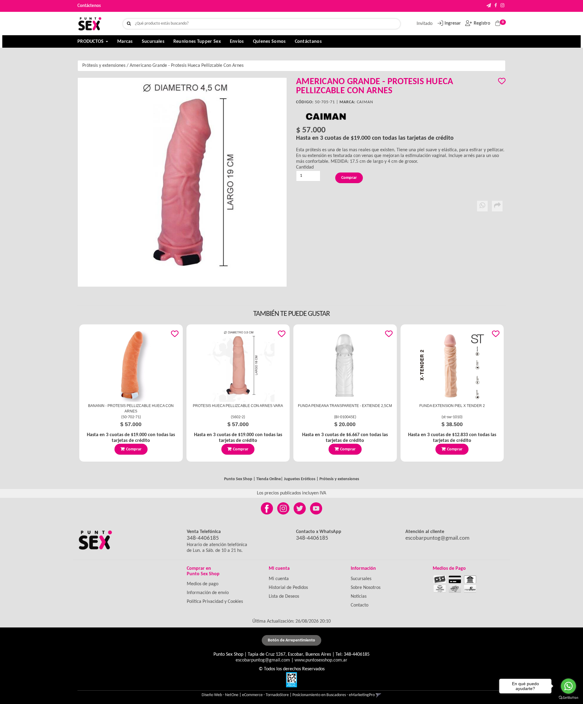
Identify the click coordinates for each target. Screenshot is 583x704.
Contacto (359, 605)
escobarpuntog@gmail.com (437, 538)
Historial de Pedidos (288, 587)
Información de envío (208, 592)
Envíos (237, 41)
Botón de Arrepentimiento (291, 640)
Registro (482, 23)
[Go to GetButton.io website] (568, 698)
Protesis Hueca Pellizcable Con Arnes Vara (238, 406)
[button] (488, 6)
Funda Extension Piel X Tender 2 (452, 406)
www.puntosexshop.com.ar (321, 660)
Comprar (133, 449)
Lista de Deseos (284, 596)
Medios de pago (202, 584)
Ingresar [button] (453, 23)
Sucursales (153, 41)
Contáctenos (89, 6)
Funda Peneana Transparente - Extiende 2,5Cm (345, 406)
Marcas (125, 41)
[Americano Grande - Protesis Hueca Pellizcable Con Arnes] (182, 182)
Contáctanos (308, 41)
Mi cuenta (279, 578)
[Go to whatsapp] (568, 686)
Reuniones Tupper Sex (197, 41)
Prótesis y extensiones (103, 65)
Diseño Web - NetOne (220, 695)
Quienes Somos (269, 41)
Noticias (359, 596)
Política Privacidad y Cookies (215, 601)
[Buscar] (128, 23)
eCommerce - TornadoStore (265, 695)
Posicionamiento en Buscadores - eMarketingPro (333, 695)
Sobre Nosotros (365, 587)
